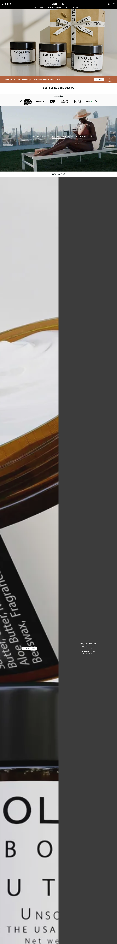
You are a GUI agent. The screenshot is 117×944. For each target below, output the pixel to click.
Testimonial (75, 7)
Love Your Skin (58, 140)
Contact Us (59, 7)
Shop (41, 7)
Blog (67, 7)
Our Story (50, 7)
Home (34, 7)
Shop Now (99, 79)
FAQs (83, 7)
